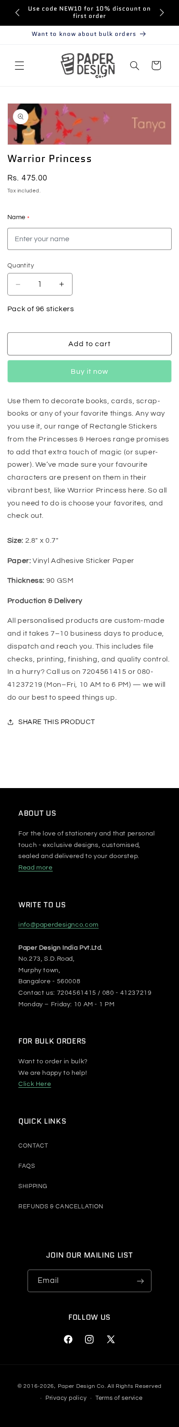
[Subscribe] (140, 1281)
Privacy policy (65, 1398)
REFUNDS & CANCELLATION (61, 1206)
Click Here (34, 1084)
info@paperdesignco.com (58, 925)
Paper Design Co (81, 1386)
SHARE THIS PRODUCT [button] (56, 722)
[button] (19, 65)
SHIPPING (32, 1186)
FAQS (26, 1166)
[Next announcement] (161, 12)
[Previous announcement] (17, 12)
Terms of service (119, 1398)
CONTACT (33, 1146)
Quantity (20, 265)
